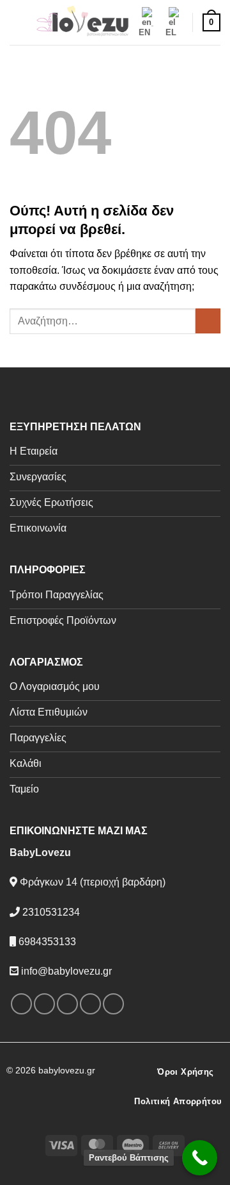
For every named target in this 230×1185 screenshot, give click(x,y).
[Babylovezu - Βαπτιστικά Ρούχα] (81, 22)
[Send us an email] (90, 1003)
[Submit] (207, 320)
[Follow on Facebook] (21, 1003)
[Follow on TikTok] (67, 1003)
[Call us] (113, 1003)
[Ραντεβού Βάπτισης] (199, 1157)
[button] (17, 22)
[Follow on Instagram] (44, 1003)
